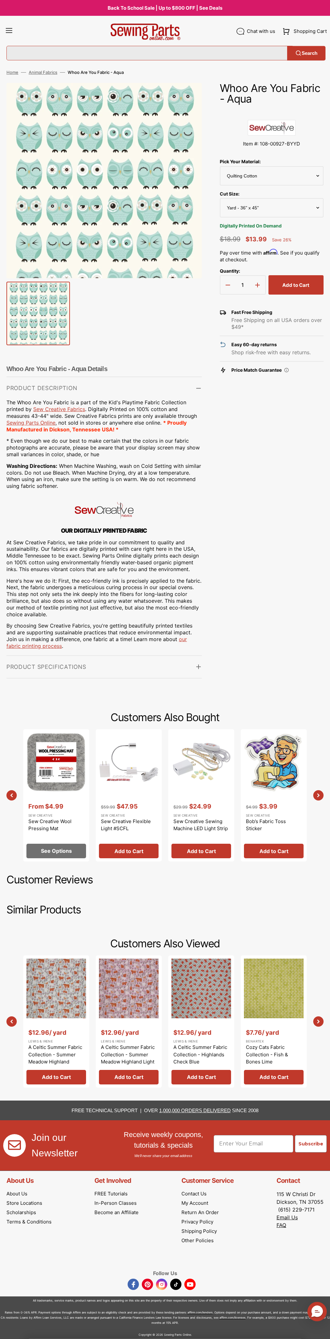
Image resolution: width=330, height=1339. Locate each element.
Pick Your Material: (240, 161)
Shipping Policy (199, 1231)
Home (12, 72)
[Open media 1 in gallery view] (187, 97)
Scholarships (21, 1212)
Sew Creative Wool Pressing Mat (50, 825)
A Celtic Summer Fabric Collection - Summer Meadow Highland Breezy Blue (55, 1058)
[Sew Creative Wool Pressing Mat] (56, 795)
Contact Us (194, 1194)
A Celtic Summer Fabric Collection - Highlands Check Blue (200, 1054)
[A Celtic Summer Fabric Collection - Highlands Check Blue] (201, 1021)
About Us (16, 1194)
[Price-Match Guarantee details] (286, 370)
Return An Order (200, 1212)
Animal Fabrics (43, 72)
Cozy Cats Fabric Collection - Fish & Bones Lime (267, 1054)
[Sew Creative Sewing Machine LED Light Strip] (201, 795)
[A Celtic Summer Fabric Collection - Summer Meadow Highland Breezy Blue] (56, 1021)
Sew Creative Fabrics (59, 409)
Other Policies (197, 1240)
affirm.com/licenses (232, 1317)
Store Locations (24, 1203)
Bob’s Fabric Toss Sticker (266, 825)
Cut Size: (229, 193)
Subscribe (310, 1144)
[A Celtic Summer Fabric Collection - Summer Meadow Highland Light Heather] (129, 1021)
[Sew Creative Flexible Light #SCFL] (129, 795)
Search (309, 53)
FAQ (281, 1225)
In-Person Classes (115, 1203)
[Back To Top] (320, 1329)
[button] (9, 31)
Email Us (287, 1217)
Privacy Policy (197, 1222)
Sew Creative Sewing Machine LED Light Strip (200, 825)
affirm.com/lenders (200, 1312)
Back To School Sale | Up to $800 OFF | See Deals (165, 8)
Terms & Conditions (29, 1222)
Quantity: (230, 271)
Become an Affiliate (116, 1212)
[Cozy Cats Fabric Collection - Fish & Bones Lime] (274, 1021)
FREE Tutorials (111, 1194)
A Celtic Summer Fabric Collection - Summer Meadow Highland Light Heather (128, 1058)
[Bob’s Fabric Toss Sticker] (274, 795)
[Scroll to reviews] (272, 113)
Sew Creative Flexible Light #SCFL (126, 825)
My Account (194, 1203)
